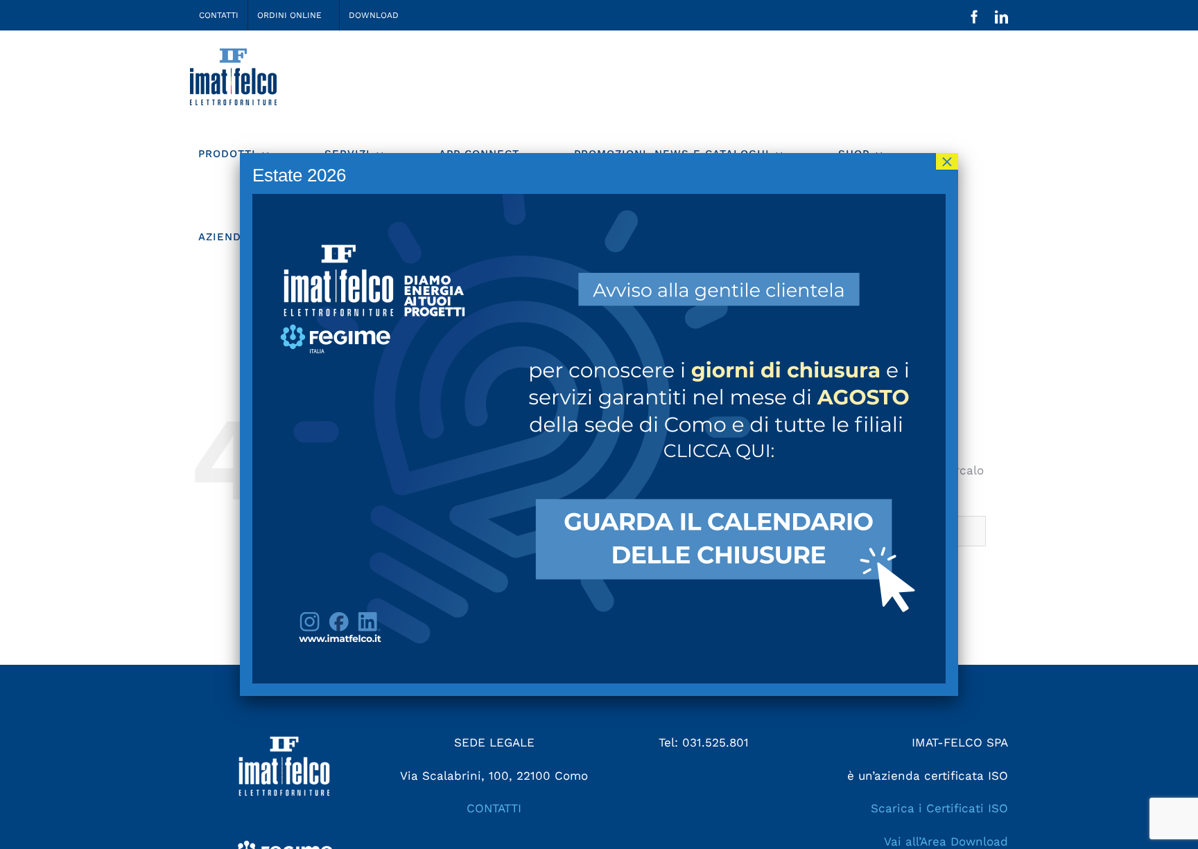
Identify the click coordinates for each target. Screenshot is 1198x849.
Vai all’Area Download (946, 841)
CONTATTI (494, 808)
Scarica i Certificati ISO (939, 808)
